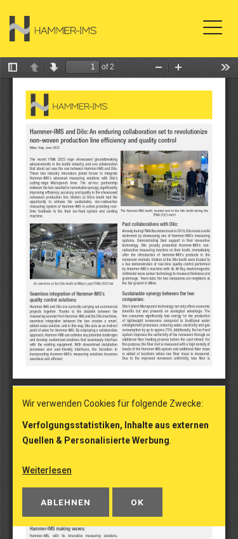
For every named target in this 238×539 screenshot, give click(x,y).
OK (137, 502)
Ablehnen (66, 502)
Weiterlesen (47, 470)
